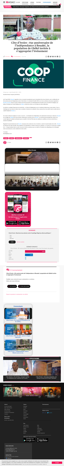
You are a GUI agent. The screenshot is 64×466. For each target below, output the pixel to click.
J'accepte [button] (57, 462)
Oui (10, 235)
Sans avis (12, 238)
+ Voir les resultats (20, 241)
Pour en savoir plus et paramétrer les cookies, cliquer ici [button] (34, 464)
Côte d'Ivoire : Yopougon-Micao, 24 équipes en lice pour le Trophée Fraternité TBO (32, 6)
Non (11, 237)
